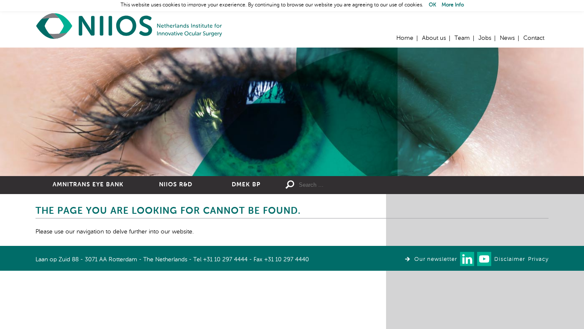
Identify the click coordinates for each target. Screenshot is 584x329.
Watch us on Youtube (484, 259)
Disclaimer (509, 259)
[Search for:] (361, 185)
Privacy (538, 259)
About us (434, 38)
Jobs (484, 38)
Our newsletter (435, 259)
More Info (453, 5)
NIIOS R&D (175, 185)
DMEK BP (246, 185)
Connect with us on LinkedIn (467, 259)
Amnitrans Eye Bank (88, 185)
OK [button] (432, 5)
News (507, 38)
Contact (533, 38)
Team (462, 38)
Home (129, 26)
